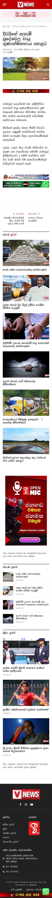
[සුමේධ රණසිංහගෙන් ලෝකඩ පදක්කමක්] (26, 693)
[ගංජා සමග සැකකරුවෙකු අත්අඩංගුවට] (26, 253)
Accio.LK (32, 885)
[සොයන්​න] (47, 4)
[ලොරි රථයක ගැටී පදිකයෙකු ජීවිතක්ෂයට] (26, 364)
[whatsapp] (26, 184)
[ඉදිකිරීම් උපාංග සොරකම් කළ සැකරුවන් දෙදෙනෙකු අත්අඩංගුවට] (26, 326)
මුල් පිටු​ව (6, 26)
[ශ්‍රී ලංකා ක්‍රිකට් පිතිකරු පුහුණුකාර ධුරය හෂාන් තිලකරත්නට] (26, 731)
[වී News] (26, 4)
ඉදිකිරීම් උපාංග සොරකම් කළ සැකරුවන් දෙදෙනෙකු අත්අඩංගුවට (26, 345)
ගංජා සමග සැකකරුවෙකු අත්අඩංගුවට (25, 269)
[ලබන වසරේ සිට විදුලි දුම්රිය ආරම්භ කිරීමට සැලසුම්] (26, 288)
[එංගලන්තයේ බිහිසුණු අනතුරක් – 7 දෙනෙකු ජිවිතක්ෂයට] (26, 403)
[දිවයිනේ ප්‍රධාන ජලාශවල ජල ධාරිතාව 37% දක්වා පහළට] (26, 441)
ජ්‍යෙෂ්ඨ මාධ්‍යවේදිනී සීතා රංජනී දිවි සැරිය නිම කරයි (14, 220)
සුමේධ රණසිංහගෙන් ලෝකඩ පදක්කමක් (26, 709)
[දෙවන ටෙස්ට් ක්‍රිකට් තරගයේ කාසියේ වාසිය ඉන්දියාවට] (26, 651)
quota (31, 556)
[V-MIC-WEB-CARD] (26, 511)
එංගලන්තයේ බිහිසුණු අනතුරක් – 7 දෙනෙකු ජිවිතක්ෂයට (22, 421)
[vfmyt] (26, 14)
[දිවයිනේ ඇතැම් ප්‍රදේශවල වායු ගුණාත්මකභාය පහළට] (26, 69)
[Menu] (4, 4)
